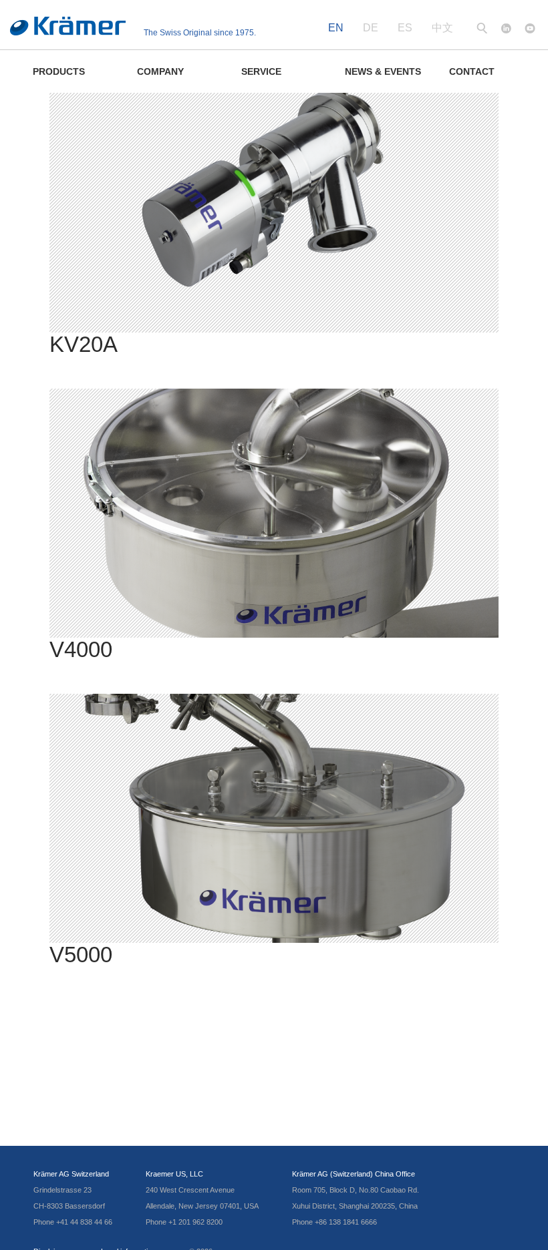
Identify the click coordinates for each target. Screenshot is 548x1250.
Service (261, 71)
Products (59, 71)
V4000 (80, 649)
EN (336, 27)
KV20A (83, 344)
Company (160, 71)
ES (405, 27)
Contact (472, 71)
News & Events (383, 71)
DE (370, 27)
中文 (442, 27)
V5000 (80, 954)
